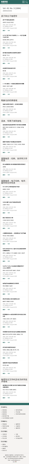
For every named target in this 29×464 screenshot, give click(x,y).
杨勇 (11, 86)
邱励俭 (23, 144)
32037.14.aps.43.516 (11, 395)
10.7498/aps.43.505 (8, 369)
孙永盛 (8, 22)
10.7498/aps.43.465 (8, 290)
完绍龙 (12, 220)
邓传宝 (7, 127)
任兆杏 (19, 144)
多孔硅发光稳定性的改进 (9, 347)
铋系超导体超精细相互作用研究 (11, 283)
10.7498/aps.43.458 (8, 274)
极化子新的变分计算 (8, 217)
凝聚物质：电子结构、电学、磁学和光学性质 (14, 182)
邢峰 (4, 270)
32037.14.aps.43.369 (11, 76)
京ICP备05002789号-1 (19, 455)
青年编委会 (5, 446)
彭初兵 (8, 318)
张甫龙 (14, 334)
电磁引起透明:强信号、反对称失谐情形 (13, 104)
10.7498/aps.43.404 (8, 148)
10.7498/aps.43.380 (8, 90)
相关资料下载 (5, 416)
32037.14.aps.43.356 (11, 61)
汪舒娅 (18, 127)
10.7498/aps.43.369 (8, 74)
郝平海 (10, 334)
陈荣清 (12, 106)
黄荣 (4, 127)
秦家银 (8, 253)
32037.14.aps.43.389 (11, 112)
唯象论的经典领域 (9, 100)
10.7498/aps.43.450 (8, 257)
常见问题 (18, 412)
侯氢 (7, 365)
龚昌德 (12, 235)
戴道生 (14, 318)
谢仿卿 (4, 39)
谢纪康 (10, 127)
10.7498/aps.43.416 (8, 193)
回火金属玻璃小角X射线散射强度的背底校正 (14, 164)
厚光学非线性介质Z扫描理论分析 (11, 299)
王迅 (22, 334)
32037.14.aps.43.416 (11, 195)
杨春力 (14, 270)
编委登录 (18, 424)
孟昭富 (4, 166)
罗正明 (4, 365)
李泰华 (4, 86)
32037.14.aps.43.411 (11, 172)
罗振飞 (4, 106)
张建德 (4, 144)
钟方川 (14, 127)
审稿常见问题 (5, 426)
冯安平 (8, 86)
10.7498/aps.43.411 (7, 170)
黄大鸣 (7, 334)
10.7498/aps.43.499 (8, 353)
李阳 (4, 286)
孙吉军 (10, 270)
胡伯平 (23, 253)
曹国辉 (7, 286)
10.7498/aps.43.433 (8, 224)
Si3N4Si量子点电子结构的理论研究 (12, 202)
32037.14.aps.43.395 (11, 134)
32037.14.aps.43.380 (11, 92)
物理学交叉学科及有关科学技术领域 (14, 380)
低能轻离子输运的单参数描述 (10, 362)
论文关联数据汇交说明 (7, 418)
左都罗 (4, 204)
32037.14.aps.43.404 (11, 150)
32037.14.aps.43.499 (11, 355)
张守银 (22, 127)
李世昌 (12, 22)
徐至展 (8, 106)
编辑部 (4, 448)
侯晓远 (18, 334)
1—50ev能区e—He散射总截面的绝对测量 (13, 83)
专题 (17, 434)
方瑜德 (8, 144)
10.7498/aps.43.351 (8, 43)
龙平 (11, 318)
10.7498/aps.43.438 (8, 239)
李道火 (8, 204)
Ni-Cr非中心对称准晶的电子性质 (11, 186)
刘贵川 (19, 253)
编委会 (4, 444)
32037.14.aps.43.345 (11, 28)
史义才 (12, 144)
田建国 (8, 301)
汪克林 (4, 220)
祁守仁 (4, 253)
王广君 (12, 253)
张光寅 (12, 301)
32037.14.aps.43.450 (11, 258)
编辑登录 (18, 428)
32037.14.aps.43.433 (11, 226)
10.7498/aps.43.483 (8, 322)
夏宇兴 (12, 39)
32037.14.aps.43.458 (11, 276)
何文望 (7, 270)
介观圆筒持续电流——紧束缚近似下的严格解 (14, 233)
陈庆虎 (8, 220)
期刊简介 (18, 436)
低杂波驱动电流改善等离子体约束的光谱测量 (14, 124)
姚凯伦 (14, 389)
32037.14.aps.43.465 (11, 291)
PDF (9, 30)
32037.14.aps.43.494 (11, 340)
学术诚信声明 (19, 438)
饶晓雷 (15, 253)
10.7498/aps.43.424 (8, 208)
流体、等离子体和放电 (11, 121)
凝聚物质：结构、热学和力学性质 (14, 159)
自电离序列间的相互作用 (9, 68)
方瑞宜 (4, 318)
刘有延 (8, 189)
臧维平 (4, 301)
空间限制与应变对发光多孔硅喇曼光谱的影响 (14, 331)
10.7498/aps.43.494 (8, 338)
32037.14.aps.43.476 (11, 307)
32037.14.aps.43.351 (11, 45)
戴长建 (4, 55)
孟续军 (4, 22)
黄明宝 (8, 39)
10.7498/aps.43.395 (8, 132)
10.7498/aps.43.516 (8, 393)
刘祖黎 (10, 389)
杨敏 (4, 334)
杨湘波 (4, 189)
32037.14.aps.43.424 (11, 210)
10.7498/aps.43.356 (8, 59)
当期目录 (4, 434)
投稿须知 (4, 410)
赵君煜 (4, 129)
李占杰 (7, 389)
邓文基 (4, 235)
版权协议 (4, 414)
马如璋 (10, 286)
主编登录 (18, 426)
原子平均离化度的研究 (8, 20)
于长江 (8, 55)
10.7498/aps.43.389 (8, 110)
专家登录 (4, 428)
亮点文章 (4, 438)
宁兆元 (15, 144)
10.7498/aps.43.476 (8, 305)
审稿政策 (4, 424)
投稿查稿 (4, 412)
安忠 (4, 389)
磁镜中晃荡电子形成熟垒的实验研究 (12, 141)
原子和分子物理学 (9, 16)
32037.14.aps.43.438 (11, 241)
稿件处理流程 (19, 410)
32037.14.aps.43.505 (11, 371)
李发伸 (18, 270)
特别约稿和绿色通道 (21, 414)
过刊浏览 (4, 436)
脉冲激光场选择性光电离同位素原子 (12, 52)
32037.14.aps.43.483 (11, 324)
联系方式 (4, 450)
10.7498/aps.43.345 (8, 26)
